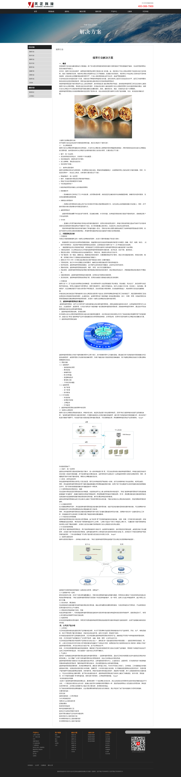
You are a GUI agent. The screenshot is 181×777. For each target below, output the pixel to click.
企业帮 (107, 751)
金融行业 (31, 71)
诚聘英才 (107, 747)
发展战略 (107, 741)
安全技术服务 (91, 741)
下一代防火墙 (36, 737)
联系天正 (31, 92)
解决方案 (83, 11)
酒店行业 (31, 51)
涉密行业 (31, 75)
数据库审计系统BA (37, 749)
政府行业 (31, 79)
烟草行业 (31, 59)
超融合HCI (35, 751)
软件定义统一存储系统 (38, 747)
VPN (34, 739)
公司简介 (31, 96)
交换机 (34, 755)
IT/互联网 (57, 737)
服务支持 (98, 11)
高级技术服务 (91, 737)
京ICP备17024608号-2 (110, 771)
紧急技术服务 (91, 739)
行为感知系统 (36, 743)
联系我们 (107, 745)
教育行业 (31, 67)
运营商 (56, 743)
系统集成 (51, 11)
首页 (35, 11)
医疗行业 (31, 55)
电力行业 (31, 63)
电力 (56, 739)
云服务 (130, 11)
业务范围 (107, 739)
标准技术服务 (91, 734)
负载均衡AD (36, 741)
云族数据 (107, 749)
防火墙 (34, 753)
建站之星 (50, 765)
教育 (56, 741)
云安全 (31, 82)
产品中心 (114, 11)
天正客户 (107, 743)
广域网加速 (36, 745)
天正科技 (145, 11)
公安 (56, 745)
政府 (56, 734)
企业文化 (107, 737)
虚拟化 (67, 11)
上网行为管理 (36, 734)
